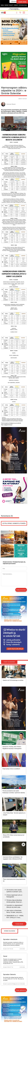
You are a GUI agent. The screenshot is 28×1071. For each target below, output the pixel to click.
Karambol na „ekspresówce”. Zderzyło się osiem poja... (14, 906)
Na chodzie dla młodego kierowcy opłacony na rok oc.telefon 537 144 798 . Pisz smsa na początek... (13, 979)
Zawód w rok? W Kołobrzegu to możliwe (13, 680)
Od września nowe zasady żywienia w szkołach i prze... (14, 890)
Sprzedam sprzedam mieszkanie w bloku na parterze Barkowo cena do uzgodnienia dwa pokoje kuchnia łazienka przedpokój (13, 944)
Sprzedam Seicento (9, 974)
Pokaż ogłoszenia (21, 990)
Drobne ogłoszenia (9, 931)
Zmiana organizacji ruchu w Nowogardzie (14, 896)
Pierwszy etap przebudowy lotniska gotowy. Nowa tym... (14, 901)
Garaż (5, 956)
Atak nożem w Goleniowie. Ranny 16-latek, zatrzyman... (14, 911)
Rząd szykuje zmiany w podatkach (11, 769)
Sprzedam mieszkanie (10, 939)
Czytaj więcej (19, 924)
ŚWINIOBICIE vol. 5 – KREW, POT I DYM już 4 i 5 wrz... (15, 916)
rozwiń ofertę (22, 2)
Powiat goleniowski (9, 662)
